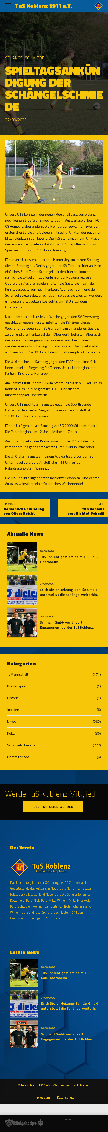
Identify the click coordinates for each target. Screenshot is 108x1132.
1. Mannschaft (17, 674)
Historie (13, 697)
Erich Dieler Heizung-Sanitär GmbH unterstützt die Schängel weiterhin (68, 592)
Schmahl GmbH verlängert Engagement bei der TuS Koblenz (66, 625)
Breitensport (16, 686)
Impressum (42, 1097)
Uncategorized (18, 756)
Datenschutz (65, 1097)
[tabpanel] (54, 172)
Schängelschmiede (24, 58)
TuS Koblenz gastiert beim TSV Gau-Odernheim (69, 559)
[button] (9, 1123)
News (11, 721)
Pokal (11, 733)
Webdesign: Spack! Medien (71, 1085)
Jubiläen (13, 709)
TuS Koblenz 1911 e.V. (43, 6)
